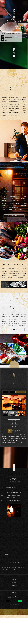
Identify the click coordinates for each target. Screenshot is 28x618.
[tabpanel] (14, 419)
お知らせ (6, 40)
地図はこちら (20, 485)
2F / (21, 391)
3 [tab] (21, 413)
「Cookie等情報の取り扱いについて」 (14, 604)
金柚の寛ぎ (14, 579)
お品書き (14, 582)
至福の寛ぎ (14, 216)
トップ (14, 576)
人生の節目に (14, 329)
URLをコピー (9, 554)
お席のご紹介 (14, 589)
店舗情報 (14, 592)
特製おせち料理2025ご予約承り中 (8, 37)
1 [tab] (6, 413)
